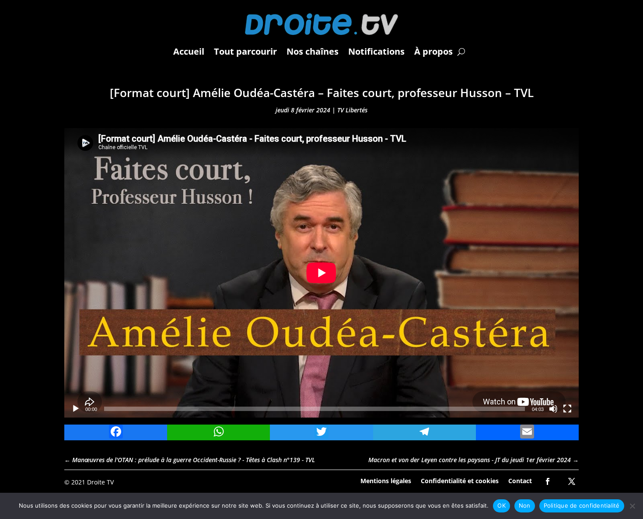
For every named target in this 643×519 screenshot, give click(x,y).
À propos (433, 51)
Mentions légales (385, 480)
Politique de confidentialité (582, 505)
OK (501, 505)
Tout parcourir (245, 51)
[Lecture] (75, 408)
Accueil (188, 51)
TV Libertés (352, 110)
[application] (321, 273)
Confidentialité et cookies (460, 480)
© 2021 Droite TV (89, 482)
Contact (520, 480)
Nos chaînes (313, 51)
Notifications (376, 51)
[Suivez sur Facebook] (548, 481)
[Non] (632, 506)
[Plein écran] (567, 408)
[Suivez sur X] (572, 481)
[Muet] (553, 408)
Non (525, 505)
